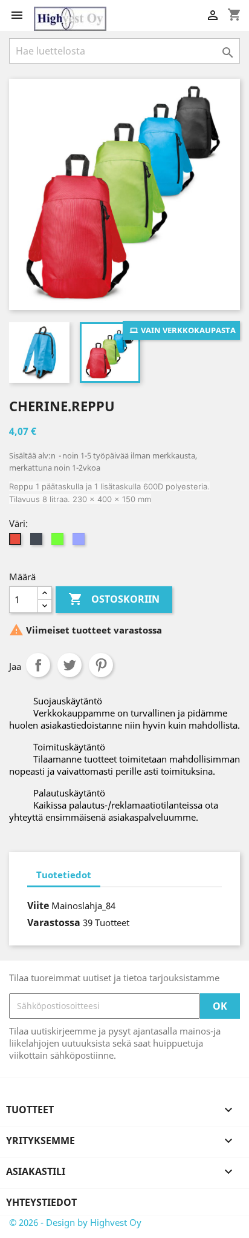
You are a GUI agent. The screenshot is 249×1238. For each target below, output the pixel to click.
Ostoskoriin (114, 599)
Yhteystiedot (41, 1202)
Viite (38, 905)
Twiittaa (69, 665)
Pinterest (101, 665)
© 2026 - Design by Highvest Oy (75, 1222)
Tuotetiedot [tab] (63, 875)
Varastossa (53, 922)
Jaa (38, 665)
